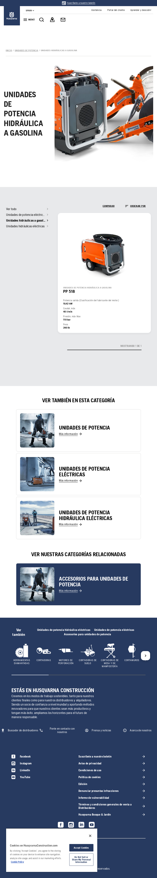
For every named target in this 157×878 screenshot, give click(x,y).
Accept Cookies (81, 847)
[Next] (145, 655)
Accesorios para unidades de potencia (87, 634)
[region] (51, 850)
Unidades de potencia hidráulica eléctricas (63, 630)
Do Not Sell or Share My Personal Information (81, 859)
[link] (78, 3)
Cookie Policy (17, 861)
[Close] (90, 836)
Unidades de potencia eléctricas (114, 630)
